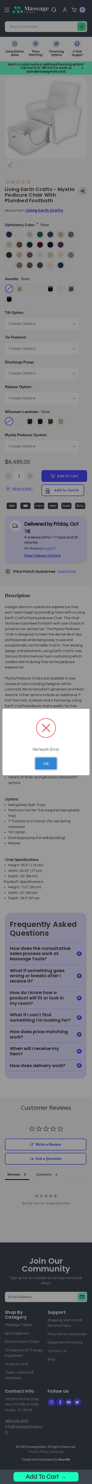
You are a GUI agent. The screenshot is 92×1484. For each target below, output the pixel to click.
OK (46, 763)
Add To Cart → (46, 1476)
